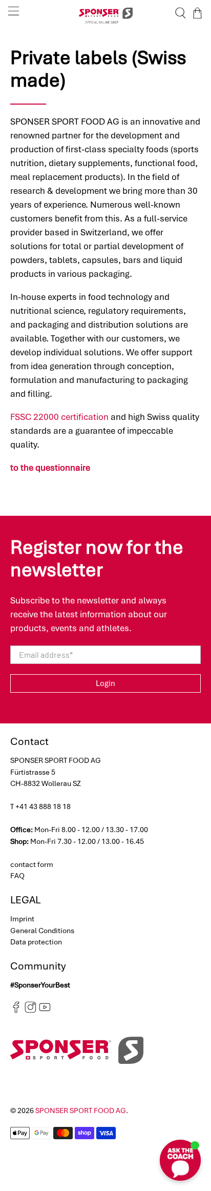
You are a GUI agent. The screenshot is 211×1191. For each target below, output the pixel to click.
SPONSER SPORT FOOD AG (80, 1110)
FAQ (17, 875)
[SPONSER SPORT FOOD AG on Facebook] (16, 1010)
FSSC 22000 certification (59, 416)
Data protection (36, 941)
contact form (31, 864)
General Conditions (42, 930)
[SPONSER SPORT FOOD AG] (105, 13)
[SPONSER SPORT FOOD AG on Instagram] (30, 1010)
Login (105, 683)
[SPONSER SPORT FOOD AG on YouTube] (45, 1010)
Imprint (22, 918)
